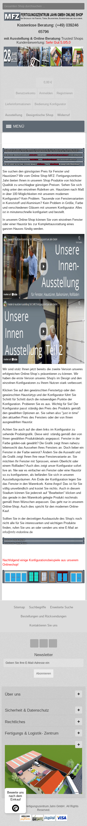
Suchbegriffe (37, 607)
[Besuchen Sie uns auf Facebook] (34, 643)
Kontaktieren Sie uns (43, 625)
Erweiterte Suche (61, 607)
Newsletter (43, 655)
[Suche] (81, 6)
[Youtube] (53, 643)
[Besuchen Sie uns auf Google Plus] (44, 643)
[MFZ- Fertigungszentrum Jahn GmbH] (43, 71)
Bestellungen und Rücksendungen (43, 616)
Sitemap (19, 607)
